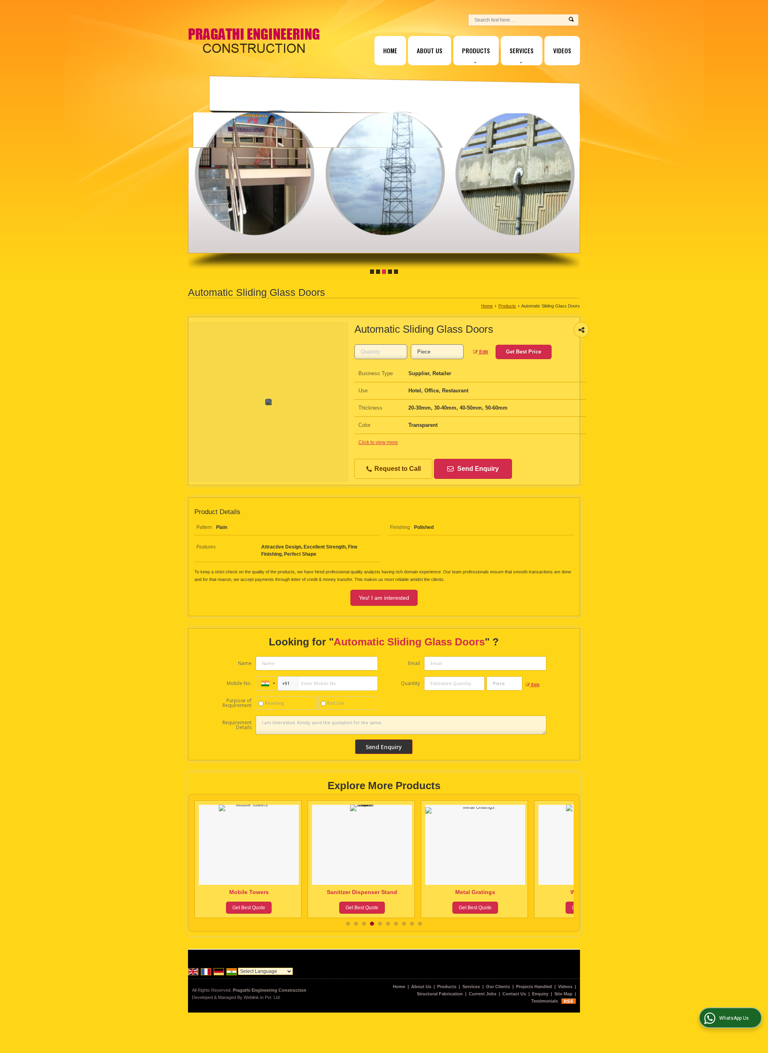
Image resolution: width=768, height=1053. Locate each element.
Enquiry (540, 993)
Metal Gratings (362, 892)
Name (245, 663)
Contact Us (514, 993)
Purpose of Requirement (237, 703)
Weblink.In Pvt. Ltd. (262, 997)
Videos (562, 50)
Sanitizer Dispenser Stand (249, 892)
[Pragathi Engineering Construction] (254, 40)
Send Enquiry (477, 468)
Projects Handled (534, 986)
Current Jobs (482, 993)
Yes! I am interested (384, 598)
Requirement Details (237, 725)
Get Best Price (523, 352)
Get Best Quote (248, 907)
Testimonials (544, 1001)
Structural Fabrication (440, 993)
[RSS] (569, 1001)
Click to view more (378, 442)
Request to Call (397, 468)
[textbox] (437, 351)
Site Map (563, 993)
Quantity (410, 683)
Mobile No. (239, 683)
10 (420, 924)
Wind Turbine (475, 892)
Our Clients (498, 986)
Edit (483, 352)
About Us (429, 50)
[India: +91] (267, 683)
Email (414, 663)
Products (476, 50)
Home (390, 50)
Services (522, 50)
